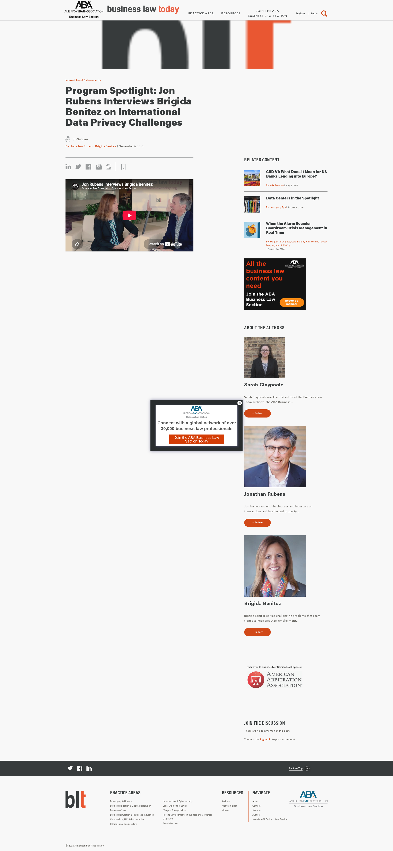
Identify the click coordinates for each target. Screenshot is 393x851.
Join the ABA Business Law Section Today (196, 439)
